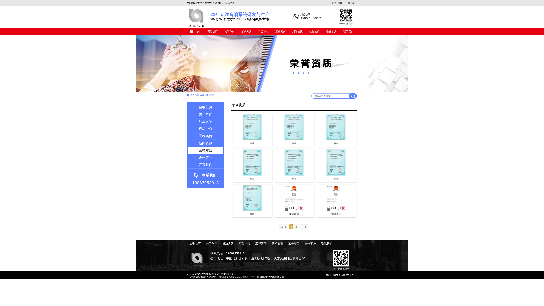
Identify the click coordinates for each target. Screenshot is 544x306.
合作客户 (331, 31)
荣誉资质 (314, 31)
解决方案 (246, 31)
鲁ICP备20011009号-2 (343, 275)
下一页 (304, 227)
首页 (202, 95)
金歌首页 (205, 107)
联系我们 (348, 31)
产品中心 (263, 31)
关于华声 (229, 31)
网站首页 (212, 31)
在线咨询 (350, 2)
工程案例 (280, 31)
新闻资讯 (297, 31)
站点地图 (337, 2)
